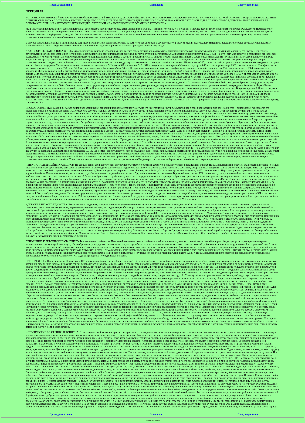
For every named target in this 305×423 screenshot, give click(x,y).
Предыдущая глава (61, 4)
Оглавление (156, 4)
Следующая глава (248, 4)
